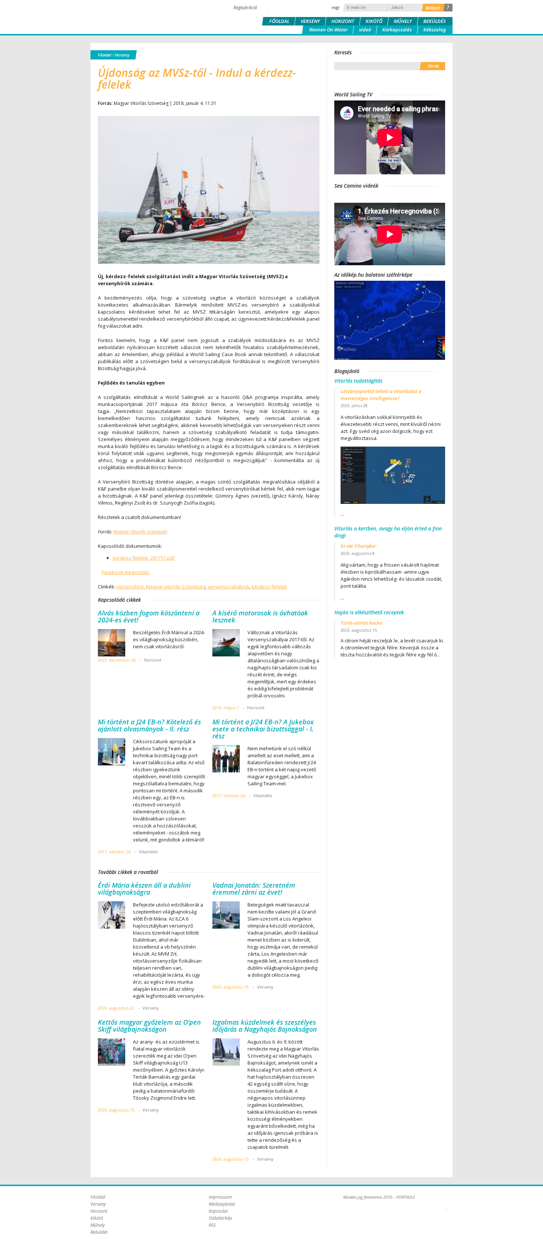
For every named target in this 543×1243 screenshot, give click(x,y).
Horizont (342, 21)
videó (365, 29)
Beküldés (434, 21)
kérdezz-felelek (269, 586)
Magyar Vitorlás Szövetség (140, 531)
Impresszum (220, 1197)
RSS (212, 1225)
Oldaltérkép (220, 1218)
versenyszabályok (228, 586)
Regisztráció (245, 7)
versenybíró (130, 586)
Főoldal (279, 21)
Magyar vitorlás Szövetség (175, 586)
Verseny (310, 21)
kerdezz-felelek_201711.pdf (144, 557)
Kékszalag (434, 29)
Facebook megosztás (125, 572)
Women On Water (328, 29)
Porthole (140, 16)
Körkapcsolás (397, 29)
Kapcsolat (218, 1211)
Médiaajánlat (222, 1204)
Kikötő (374, 21)
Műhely (403, 21)
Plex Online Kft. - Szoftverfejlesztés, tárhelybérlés (433, 1204)
